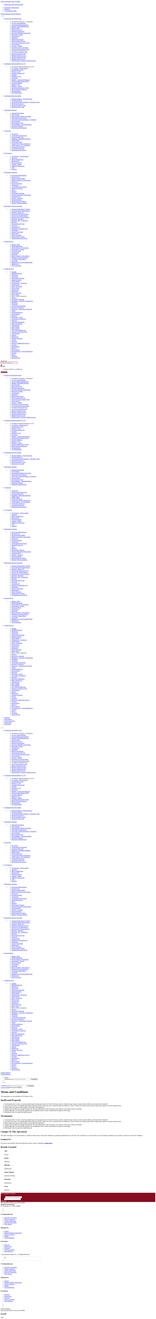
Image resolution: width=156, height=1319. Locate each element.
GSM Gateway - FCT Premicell (21, 145)
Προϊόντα (7, 9)
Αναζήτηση (34, 1079)
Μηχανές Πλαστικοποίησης (19, 203)
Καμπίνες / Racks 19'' (18, 212)
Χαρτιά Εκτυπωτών (17, 188)
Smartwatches (16, 285)
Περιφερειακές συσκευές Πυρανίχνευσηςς (24, 60)
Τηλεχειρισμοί (16, 44)
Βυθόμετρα (15, 337)
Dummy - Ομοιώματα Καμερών (21, 80)
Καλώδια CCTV (16, 76)
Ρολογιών (14, 315)
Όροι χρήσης (8, 1224)
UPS (13, 167)
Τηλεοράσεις (15, 252)
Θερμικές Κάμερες (17, 83)
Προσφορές (7, 724)
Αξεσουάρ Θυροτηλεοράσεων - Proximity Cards (26, 102)
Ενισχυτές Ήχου (16, 251)
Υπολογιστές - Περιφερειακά (20, 156)
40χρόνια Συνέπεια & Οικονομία (13, 4)
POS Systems (15, 115)
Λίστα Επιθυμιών (9, 1238)
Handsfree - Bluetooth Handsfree (21, 139)
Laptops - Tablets (16, 164)
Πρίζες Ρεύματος (16, 235)
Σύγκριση (7, 1248)
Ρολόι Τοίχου (15, 294)
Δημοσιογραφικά (16, 280)
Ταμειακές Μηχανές (17, 126)
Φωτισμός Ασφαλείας (18, 299)
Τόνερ (13, 190)
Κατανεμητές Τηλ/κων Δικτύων (21, 217)
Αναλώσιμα (15, 185)
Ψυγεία (14, 340)
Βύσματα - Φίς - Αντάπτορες (20, 220)
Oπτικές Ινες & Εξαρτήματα (20, 215)
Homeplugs (15, 230)
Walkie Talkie (15, 140)
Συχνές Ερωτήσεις (9, 721)
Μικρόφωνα (15, 264)
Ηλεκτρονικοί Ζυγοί (17, 123)
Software (14, 169)
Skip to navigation (6, 1)
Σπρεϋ (13, 354)
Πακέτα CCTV (16, 84)
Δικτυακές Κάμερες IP (18, 73)
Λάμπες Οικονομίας (17, 232)
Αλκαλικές (15, 304)
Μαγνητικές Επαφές (17, 34)
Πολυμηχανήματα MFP (18, 178)
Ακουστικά (15, 276)
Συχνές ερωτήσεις (9, 1234)
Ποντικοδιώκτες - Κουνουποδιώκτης (22, 351)
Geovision (14, 78)
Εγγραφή (3, 1201)
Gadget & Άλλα (9, 269)
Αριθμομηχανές (16, 196)
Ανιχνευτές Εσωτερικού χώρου (21, 43)
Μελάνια (14, 191)
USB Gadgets (16, 281)
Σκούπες (14, 353)
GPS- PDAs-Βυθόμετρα (19, 330)
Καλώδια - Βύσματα (17, 219)
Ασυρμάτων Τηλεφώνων (19, 319)
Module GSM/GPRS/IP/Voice (20, 26)
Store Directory (8, 1251)
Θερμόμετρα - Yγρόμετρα (19, 283)
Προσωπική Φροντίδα (18, 278)
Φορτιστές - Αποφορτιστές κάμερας (22, 309)
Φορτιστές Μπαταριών (18, 322)
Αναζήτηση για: (8, 1079)
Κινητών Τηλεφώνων (18, 307)
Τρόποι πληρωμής (9, 1219)
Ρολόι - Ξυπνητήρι (17, 286)
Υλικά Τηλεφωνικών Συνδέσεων (21, 143)
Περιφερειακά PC (17, 163)
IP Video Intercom (17, 100)
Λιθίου (14, 311)
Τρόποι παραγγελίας (10, 1221)
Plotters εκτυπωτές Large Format (21, 180)
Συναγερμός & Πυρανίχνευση (12, 18)
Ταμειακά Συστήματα (10, 110)
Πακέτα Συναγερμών (18, 39)
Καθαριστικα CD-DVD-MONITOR (22, 262)
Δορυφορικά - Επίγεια (18, 249)
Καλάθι (6, 1236)
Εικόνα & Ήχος (8, 241)
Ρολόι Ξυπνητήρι (16, 293)
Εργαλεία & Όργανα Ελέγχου (20, 214)
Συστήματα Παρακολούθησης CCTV (15, 64)
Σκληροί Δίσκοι (16, 91)
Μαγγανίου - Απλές (17, 317)
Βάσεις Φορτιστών (17, 324)
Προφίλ (6, 1231)
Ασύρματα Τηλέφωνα (18, 148)
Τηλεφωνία (7, 131)
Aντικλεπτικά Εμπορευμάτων (20, 25)
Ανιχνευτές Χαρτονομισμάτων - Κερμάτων (24, 119)
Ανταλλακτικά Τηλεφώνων (19, 135)
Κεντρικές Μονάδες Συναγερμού (21, 33)
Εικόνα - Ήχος (16, 244)
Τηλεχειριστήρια (16, 265)
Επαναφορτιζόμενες (17, 312)
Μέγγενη (14, 348)
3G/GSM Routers (17, 93)
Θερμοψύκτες (16, 346)
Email (3, 1197)
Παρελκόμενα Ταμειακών (19, 118)
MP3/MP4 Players (17, 273)
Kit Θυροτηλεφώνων (18, 104)
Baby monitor (15, 327)
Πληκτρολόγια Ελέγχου (18, 41)
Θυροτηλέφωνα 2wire (18, 107)
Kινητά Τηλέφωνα (17, 142)
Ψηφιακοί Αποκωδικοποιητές (20, 257)
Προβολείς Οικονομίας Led (19, 228)
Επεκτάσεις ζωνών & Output (20, 47)
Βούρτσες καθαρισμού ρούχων (20, 343)
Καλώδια (14, 222)
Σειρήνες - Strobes (17, 46)
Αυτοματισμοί (16, 227)
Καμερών (14, 320)
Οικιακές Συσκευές (17, 338)
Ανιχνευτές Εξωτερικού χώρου (20, 49)
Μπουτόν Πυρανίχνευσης (19, 56)
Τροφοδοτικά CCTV (18, 70)
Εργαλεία (14, 225)
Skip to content (15, 1)
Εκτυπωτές (15, 182)
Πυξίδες (14, 335)
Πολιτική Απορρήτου (10, 1222)
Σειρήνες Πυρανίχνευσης (19, 57)
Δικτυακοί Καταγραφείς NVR (20, 88)
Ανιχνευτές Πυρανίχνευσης (19, 52)
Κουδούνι (14, 341)
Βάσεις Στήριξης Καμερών (19, 89)
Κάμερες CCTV (16, 71)
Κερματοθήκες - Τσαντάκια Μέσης (22, 124)
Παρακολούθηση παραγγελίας (13, 1233)
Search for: (4, 361)
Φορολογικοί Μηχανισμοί (19, 128)
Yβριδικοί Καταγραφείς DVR (20, 81)
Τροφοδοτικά (15, 36)
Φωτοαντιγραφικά (17, 183)
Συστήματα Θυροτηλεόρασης (12, 96)
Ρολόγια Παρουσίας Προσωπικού (21, 195)
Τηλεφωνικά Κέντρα (17, 137)
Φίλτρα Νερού (16, 358)
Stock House (8, 719)
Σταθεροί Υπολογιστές (18, 166)
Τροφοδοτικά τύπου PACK (19, 238)
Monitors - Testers (17, 86)
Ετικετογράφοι (16, 121)
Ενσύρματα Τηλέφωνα (18, 147)
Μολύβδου (15, 302)
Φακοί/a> (14, 298)
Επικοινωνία (7, 722)
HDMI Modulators (17, 246)
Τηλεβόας (14, 356)
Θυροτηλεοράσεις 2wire (19, 105)
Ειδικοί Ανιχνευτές (17, 30)
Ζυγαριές (14, 345)
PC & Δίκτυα (8, 153)
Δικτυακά (14, 158)
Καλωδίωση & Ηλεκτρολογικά (13, 206)
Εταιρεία (6, 1245)
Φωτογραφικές (16, 314)
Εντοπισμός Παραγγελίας (11, 7)
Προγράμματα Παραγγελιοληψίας (21, 116)
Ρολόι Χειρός (15, 288)
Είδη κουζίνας (16, 350)
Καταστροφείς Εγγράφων (19, 201)
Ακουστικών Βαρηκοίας (18, 306)
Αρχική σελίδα (5, 1087)
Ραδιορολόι (15, 291)
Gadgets (14, 272)
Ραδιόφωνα (15, 275)
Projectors (14, 254)
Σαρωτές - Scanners (17, 198)
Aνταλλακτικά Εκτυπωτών (19, 187)
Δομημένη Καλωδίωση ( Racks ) (21, 209)
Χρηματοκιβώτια (16, 200)
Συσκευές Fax (16, 177)
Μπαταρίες (15, 38)
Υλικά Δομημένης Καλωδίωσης (21, 211)
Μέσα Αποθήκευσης (17, 159)
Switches (14, 75)
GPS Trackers (16, 333)
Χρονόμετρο (15, 289)
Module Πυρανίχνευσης (18, 59)
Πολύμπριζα (15, 233)
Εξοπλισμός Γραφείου (10, 172)
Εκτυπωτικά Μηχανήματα (19, 175)
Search (6, 1077)
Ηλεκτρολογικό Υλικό (18, 224)
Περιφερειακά (16, 28)
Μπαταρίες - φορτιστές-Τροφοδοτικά (22, 301)
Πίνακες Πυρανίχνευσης (19, 54)
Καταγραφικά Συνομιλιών (19, 150)
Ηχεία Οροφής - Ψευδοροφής (20, 248)
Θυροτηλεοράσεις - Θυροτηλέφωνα (22, 99)
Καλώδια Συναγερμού (18, 31)
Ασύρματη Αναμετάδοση (19, 259)
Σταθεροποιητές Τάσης (18, 237)
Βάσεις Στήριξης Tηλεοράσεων (21, 256)
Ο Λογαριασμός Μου (10, 11)
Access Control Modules (19, 23)
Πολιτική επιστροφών (10, 1217)
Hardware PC (15, 161)
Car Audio (15, 261)
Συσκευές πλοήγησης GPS (19, 332)
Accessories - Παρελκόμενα (20, 68)
